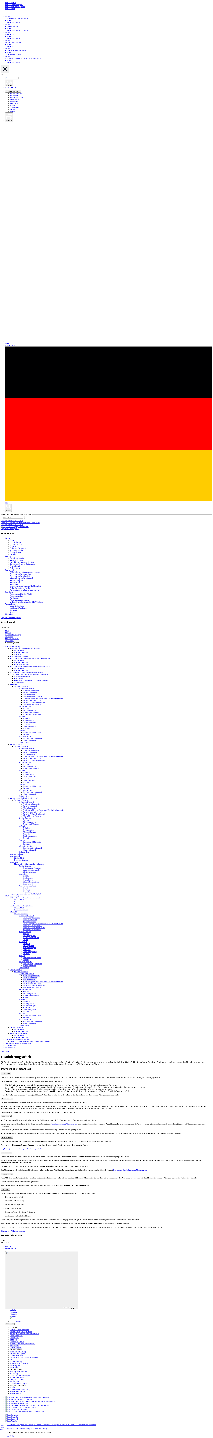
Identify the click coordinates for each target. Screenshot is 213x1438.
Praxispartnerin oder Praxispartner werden (24, 590)
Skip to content (10, 3)
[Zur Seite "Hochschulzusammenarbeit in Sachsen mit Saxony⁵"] (17, 1409)
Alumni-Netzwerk (16, 552)
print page (8, 1246)
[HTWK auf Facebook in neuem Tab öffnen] (11, 1419)
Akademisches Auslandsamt (19, 1364)
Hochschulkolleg (16, 1362)
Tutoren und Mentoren (31, 712)
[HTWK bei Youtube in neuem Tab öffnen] (11, 1421)
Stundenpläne (14, 1338)
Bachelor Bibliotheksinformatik (34, 702)
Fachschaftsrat (15, 568)
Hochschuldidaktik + (17, 1377)
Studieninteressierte (16, 93)
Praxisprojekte (10, 570)
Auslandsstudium (16, 566)
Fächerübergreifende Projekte (20, 588)
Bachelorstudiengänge (17, 558)
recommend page (11, 1248)
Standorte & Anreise (17, 1342)
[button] (9, 83)
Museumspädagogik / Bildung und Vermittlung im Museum (30, 1041)
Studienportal (14, 1381)
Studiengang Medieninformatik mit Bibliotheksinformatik (43, 698)
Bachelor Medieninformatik (32, 700)
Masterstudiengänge (17, 560)
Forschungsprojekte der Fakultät (21, 594)
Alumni (12, 105)
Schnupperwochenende (31, 870)
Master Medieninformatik (32, 704)
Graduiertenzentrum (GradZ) (20, 1389)
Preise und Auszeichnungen (19, 600)
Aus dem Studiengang (22, 676)
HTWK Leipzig (11, 87)
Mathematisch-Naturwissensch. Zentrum (24, 1358)
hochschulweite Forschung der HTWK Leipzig (26, 602)
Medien (12, 109)
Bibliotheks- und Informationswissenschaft (25, 572)
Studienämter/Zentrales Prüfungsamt (22, 564)
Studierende (14, 95)
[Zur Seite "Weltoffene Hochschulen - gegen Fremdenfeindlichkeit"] (28, 1405)
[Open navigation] (2, 74)
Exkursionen (18, 678)
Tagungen (13, 610)
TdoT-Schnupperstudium (32, 714)
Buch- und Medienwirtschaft (20, 576)
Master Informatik (29, 694)
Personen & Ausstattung (27, 886)
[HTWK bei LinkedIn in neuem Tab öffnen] (11, 1417)
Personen (13, 546)
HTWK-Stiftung (15, 1393)
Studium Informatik (21, 686)
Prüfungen (13, 1340)
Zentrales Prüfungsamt (18, 1354)
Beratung (26, 734)
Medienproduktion (16, 580)
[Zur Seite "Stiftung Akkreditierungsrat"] (26, 1411)
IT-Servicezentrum (16, 1356)
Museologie (14, 584)
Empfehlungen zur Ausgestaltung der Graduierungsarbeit (21, 1149)
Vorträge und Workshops (18, 608)
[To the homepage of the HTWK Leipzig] (15, 527)
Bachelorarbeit (28, 884)
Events (12, 612)
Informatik (13, 684)
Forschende (14, 103)
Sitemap (44, 1428)
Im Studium (23, 716)
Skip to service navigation (14, 5)
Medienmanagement (17, 1027)
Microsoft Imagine (29, 722)
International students (17, 97)
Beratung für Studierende (18, 1372)
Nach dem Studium (21, 652)
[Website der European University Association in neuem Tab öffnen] (27, 1397)
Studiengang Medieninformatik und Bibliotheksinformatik (43, 810)
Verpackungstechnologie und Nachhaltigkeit (25, 586)
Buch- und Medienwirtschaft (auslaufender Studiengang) (29, 666)
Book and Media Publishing (19, 656)
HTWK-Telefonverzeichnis (19, 1330)
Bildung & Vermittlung (31, 882)
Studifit (25, 940)
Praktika (26, 876)
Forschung (9, 592)
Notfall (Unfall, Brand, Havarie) (21, 1332)
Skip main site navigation (10, 529)
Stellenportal (14, 1368)
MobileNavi (11, 1436)
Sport (12, 1360)
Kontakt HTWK (11, 345)
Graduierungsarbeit (29, 726)
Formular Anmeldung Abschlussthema (63, 1124)
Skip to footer (10, 9)
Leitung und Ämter (16, 544)
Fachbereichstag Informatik (32, 738)
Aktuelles (13, 540)
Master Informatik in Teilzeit (33, 696)
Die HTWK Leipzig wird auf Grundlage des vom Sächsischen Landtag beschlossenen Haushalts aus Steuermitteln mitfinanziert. (51, 1425)
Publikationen (14, 598)
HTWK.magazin (16, 1348)
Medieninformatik (16, 744)
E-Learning (14, 1374)
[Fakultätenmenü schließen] (5, 69)
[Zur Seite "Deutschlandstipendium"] (16, 1403)
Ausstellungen (28, 880)
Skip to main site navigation (15, 7)
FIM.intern (9, 614)
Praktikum (26, 718)
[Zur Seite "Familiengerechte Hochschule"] (18, 1399)
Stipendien (27, 724)
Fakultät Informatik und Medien (12, 525)
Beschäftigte (14, 101)
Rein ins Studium (25, 706)
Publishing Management (18, 1033)
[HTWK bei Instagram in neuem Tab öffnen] (11, 1415)
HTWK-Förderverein (17, 1391)
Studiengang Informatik (31, 690)
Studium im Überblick (26, 688)
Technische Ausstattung (18, 548)
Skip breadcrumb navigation (11, 618)
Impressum (10, 1428)
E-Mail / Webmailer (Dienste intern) (22, 1344)
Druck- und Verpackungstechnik (21, 906)
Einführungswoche (29, 710)
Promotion (26, 728)
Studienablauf (19, 650)
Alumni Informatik (29, 740)
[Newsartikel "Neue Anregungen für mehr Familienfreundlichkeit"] (31, 1401)
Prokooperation (28, 720)
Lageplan (13, 554)
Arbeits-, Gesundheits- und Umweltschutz (24, 1334)
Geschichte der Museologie (32, 868)
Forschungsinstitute (16, 596)
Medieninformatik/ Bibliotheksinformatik (24, 798)
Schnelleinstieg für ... (13, 91)
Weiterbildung (10, 604)
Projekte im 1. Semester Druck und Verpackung (31, 680)
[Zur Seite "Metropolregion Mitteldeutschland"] (21, 1407)
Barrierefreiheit (36, 1428)
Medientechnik (15, 582)
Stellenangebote (15, 1366)
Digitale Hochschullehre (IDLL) (21, 1375)
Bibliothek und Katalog (18, 1352)
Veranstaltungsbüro (16, 550)
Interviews (26, 888)
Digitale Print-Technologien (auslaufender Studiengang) (29, 674)
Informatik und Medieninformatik (21, 578)
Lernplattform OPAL (17, 1379)
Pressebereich (14, 1346)
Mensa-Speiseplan (16, 1336)
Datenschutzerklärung (22, 1428)
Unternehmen (14, 107)
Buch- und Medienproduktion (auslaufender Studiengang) (30, 658)
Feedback (13, 111)
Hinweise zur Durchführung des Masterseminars (130, 1170)
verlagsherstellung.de (21, 664)
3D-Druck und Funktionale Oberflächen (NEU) (26, 672)
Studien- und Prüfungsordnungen (13, 1231)
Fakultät (8, 538)
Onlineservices (24, 742)
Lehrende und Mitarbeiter (32, 732)
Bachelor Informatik (30, 692)
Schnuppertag (19, 682)
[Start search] (24, 517)
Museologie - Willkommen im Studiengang (29, 864)
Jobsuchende (14, 99)
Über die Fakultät (16, 542)
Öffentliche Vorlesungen (18, 1383)
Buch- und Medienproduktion (20, 574)
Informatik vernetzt (25, 736)
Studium (8, 556)
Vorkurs (26, 708)
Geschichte (18, 654)
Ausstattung (27, 892)
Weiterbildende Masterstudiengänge (22, 562)
